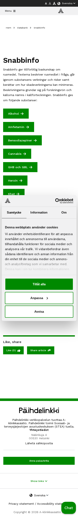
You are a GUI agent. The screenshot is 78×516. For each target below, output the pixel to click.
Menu (8, 10)
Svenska (67, 3)
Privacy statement (21, 503)
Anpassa (36, 298)
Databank (22, 27)
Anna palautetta (39, 460)
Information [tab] (38, 212)
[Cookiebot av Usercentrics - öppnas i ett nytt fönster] (55, 201)
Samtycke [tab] (14, 212)
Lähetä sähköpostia (39, 443)
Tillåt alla (39, 284)
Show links (38, 481)
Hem (8, 27)
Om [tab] (64, 212)
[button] (68, 508)
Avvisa (39, 311)
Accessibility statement (53, 503)
